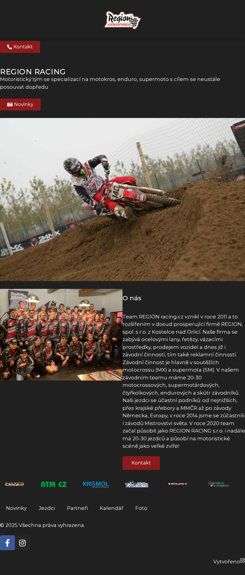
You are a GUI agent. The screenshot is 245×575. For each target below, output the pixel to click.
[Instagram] (22, 542)
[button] (122, 39)
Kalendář (111, 508)
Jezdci (47, 508)
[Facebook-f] (7, 542)
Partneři (77, 508)
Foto (141, 508)
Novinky (16, 508)
